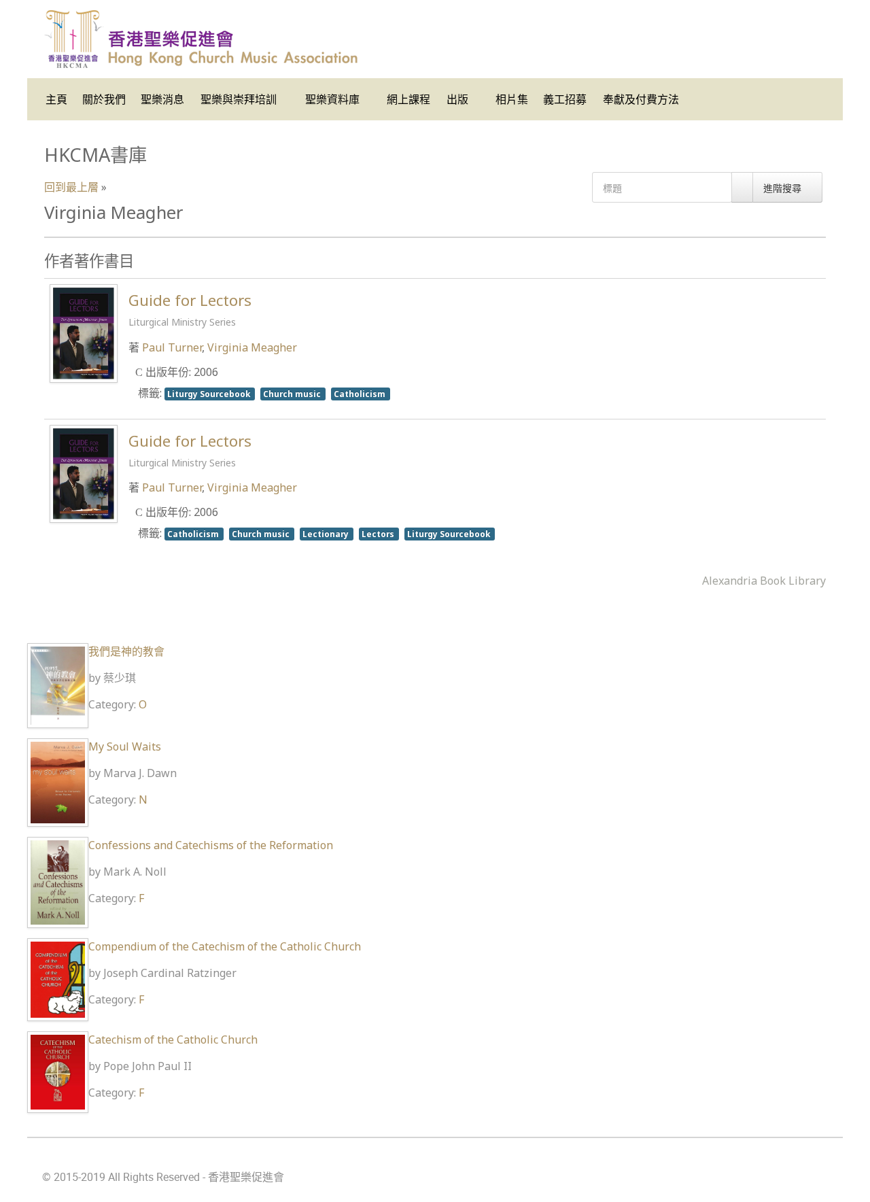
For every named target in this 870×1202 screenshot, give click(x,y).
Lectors (379, 533)
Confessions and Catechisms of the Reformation (210, 845)
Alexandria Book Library (764, 580)
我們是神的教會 (126, 651)
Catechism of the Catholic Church (173, 1039)
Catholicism (360, 393)
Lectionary (326, 533)
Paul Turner (172, 347)
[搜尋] (742, 187)
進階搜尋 (783, 188)
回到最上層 (71, 186)
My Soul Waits (124, 746)
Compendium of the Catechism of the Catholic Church (224, 946)
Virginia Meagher (252, 347)
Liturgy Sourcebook (209, 393)
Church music (293, 393)
